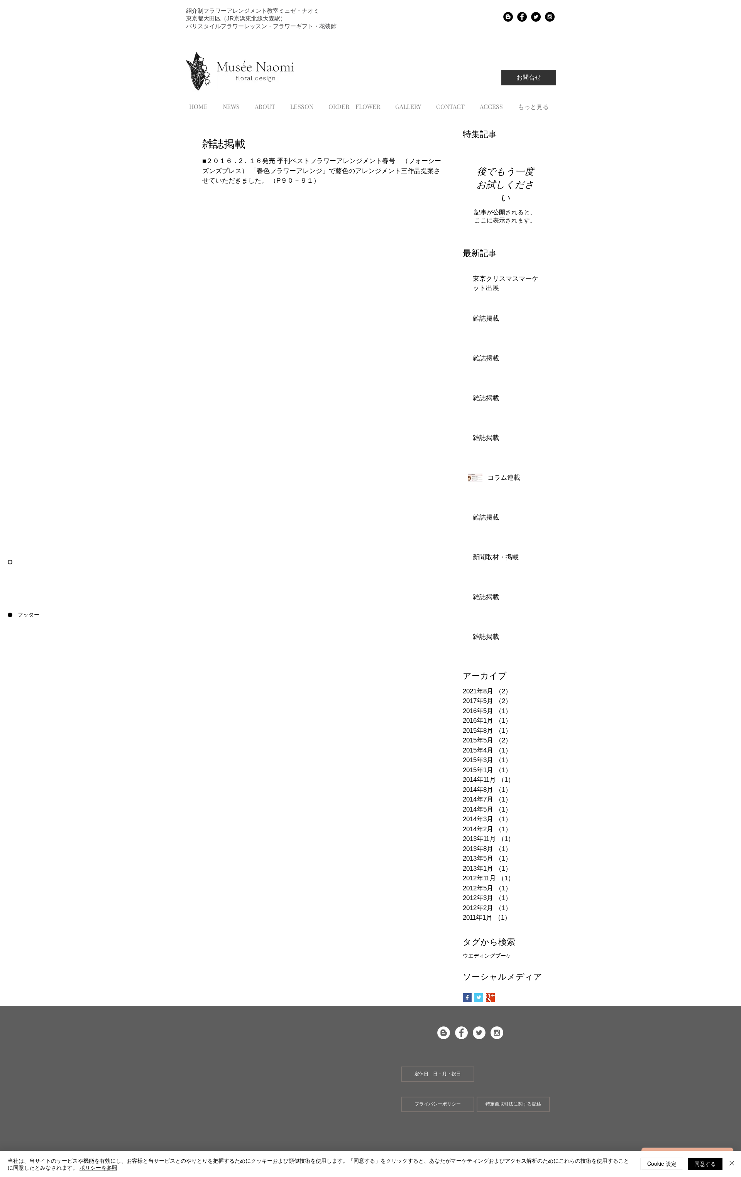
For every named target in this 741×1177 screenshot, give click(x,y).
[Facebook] (461, 1032)
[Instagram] (497, 1032)
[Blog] (508, 17)
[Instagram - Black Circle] (550, 17)
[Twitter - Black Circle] (536, 17)
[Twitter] (479, 1032)
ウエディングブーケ (487, 956)
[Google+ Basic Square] (490, 997)
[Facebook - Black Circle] (522, 17)
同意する (705, 1163)
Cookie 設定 (662, 1163)
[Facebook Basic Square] (467, 997)
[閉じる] (731, 1164)
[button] (437, 1074)
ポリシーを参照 (98, 1167)
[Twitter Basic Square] (478, 997)
